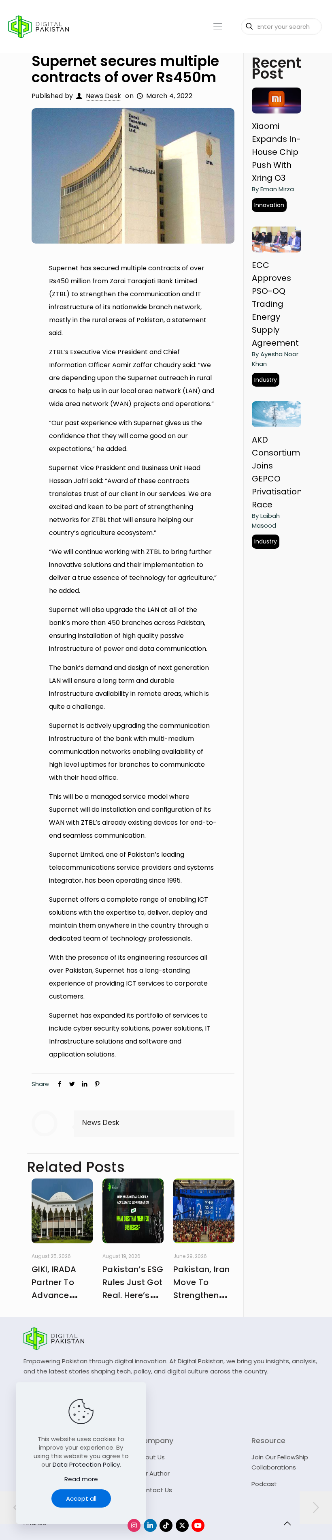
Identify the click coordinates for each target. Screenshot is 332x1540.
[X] (182, 1525)
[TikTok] (166, 1525)
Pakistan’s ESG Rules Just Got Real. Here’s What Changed (132, 1295)
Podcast (264, 1484)
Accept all (81, 1498)
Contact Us (154, 1490)
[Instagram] (134, 1525)
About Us (151, 1457)
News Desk (103, 96)
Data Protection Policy (86, 1464)
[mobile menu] (218, 26)
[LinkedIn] (150, 1525)
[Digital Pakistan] (38, 26)
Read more (81, 1479)
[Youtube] (198, 1525)
